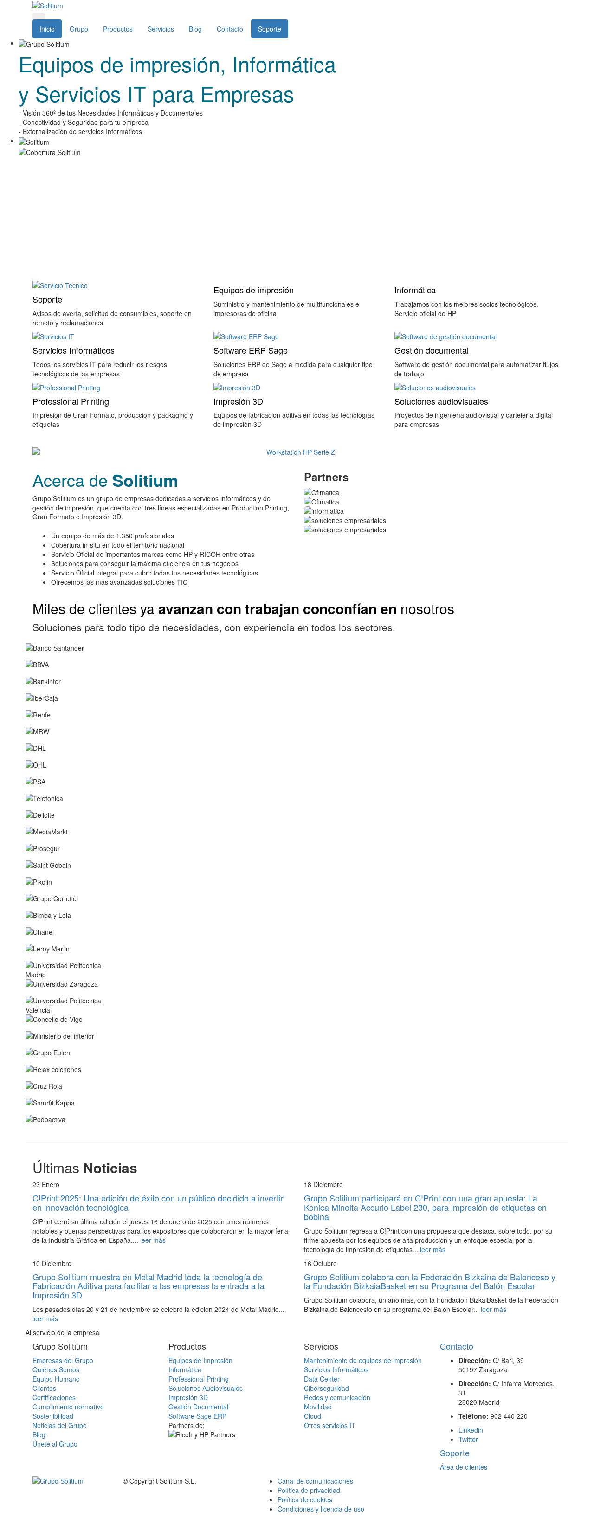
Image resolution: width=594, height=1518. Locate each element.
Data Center (322, 1378)
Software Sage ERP (197, 1416)
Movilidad (318, 1406)
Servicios (161, 28)
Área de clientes (463, 1467)
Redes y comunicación (337, 1397)
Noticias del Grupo (59, 1425)
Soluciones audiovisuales (441, 401)
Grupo (79, 28)
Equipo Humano (56, 1378)
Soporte (269, 28)
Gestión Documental (198, 1406)
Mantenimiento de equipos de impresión (363, 1360)
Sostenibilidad (52, 1416)
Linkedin (470, 1429)
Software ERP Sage (250, 350)
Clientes (44, 1388)
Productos (118, 28)
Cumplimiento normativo (68, 1406)
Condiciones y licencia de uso (321, 1508)
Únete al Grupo (54, 1443)
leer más (153, 1240)
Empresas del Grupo (62, 1360)
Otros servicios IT (329, 1425)
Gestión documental (431, 350)
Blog (195, 28)
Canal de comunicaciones (315, 1481)
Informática (415, 290)
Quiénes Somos (55, 1369)
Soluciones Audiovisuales (205, 1388)
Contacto (230, 28)
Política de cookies (305, 1499)
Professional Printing (70, 401)
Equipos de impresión (253, 290)
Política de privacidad (309, 1490)
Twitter (468, 1439)
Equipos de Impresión (200, 1360)
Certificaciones (54, 1397)
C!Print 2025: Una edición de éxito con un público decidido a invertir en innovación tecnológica (158, 1202)
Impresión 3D (238, 401)
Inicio (47, 28)
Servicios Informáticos (73, 350)
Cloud (312, 1416)
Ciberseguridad (326, 1388)
